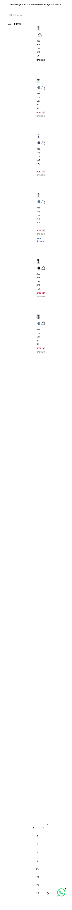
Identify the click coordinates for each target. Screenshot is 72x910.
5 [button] (37, 860)
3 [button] (37, 844)
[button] (40, 35)
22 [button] (37, 885)
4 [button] (37, 852)
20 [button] (37, 868)
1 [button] (43, 828)
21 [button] (38, 877)
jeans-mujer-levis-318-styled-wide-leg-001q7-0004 (35, 4)
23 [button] (37, 893)
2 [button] (37, 836)
